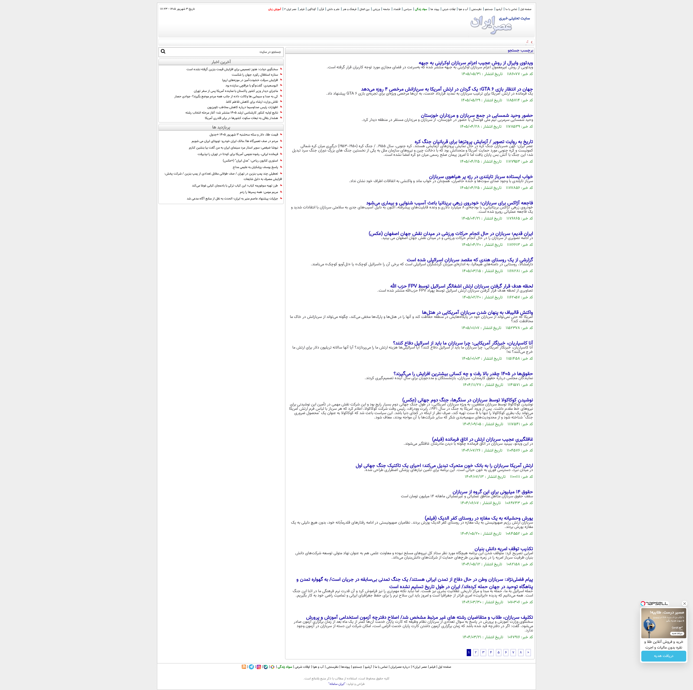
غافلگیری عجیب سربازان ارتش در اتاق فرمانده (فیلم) (482, 439)
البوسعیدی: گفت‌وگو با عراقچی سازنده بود (251, 85)
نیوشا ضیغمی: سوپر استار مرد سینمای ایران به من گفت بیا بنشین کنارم (233, 147)
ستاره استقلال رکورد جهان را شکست (255, 74)
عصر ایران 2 (290, 9)
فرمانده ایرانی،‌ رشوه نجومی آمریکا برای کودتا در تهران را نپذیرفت (238, 154)
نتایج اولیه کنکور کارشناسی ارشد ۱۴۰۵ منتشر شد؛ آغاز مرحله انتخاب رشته (231, 112)
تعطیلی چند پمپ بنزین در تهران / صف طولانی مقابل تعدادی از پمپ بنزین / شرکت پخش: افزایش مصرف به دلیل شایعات (223, 176)
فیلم (302, 9)
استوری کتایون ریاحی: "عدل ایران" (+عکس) (250, 160)
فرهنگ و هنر (349, 9)
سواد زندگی (421, 9)
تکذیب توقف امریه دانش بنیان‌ (504, 549)
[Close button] (684, 603)
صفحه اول (525, 9)
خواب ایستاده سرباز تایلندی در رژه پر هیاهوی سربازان (481, 177)
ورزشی (376, 9)
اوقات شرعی (448, 9)
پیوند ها (434, 9)
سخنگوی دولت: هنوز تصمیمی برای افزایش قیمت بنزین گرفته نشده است (232, 69)
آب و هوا (463, 9)
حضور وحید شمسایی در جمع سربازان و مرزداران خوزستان (477, 116)
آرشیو (499, 9)
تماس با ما (511, 9)
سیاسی (408, 9)
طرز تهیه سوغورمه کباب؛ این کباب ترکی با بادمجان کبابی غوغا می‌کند (235, 185)
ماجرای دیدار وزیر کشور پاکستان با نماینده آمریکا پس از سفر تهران (236, 91)
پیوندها (345, 667)
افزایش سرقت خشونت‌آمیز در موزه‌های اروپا (250, 80)
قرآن (321, 9)
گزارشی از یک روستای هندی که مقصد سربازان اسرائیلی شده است (470, 260)
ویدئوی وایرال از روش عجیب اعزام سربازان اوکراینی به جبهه (476, 63)
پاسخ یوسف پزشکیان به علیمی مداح (255, 167)
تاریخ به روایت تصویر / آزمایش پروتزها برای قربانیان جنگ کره (474, 142)
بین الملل (364, 9)
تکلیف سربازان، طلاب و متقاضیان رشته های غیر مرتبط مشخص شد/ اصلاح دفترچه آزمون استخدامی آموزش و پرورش (419, 617)
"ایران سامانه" (336, 684)
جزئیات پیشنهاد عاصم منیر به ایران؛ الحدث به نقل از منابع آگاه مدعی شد (232, 198)
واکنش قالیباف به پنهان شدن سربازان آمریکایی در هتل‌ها (477, 313)
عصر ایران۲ (420, 667)
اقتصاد (396, 9)
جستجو (489, 9)
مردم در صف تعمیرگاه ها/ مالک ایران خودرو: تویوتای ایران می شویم (235, 141)
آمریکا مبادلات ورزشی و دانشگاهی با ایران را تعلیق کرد (495, 42)
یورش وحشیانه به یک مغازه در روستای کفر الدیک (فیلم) (479, 518)
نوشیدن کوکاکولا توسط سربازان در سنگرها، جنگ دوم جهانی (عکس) (467, 400)
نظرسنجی (476, 9)
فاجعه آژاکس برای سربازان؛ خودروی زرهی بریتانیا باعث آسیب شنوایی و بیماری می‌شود (449, 203)
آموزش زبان (274, 9)
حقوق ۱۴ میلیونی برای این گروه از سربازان (493, 492)
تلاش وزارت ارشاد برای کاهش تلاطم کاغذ (252, 101)
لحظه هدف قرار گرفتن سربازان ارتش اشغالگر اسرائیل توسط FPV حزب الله (461, 286)
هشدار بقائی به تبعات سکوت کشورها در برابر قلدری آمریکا (241, 118)
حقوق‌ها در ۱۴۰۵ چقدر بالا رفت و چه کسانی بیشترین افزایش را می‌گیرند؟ (463, 374)
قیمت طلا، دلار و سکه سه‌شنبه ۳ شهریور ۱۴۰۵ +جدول (244, 134)
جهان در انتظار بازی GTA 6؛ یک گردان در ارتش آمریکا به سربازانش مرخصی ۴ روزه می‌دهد (447, 89)
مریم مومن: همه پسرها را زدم (259, 192)
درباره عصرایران (400, 667)
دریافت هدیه (664, 656)
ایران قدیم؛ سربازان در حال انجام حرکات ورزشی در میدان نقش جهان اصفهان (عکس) (451, 234)
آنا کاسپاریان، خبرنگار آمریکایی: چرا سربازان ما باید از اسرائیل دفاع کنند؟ (463, 343)
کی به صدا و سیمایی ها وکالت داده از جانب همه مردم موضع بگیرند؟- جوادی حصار (226, 96)
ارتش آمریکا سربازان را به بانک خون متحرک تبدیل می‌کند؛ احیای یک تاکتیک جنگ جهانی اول (444, 466)
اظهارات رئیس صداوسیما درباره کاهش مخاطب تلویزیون (242, 107)
